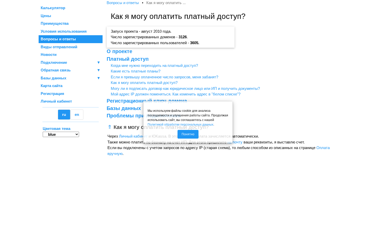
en (77, 114)
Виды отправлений (59, 47)
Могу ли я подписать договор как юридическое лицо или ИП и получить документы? (185, 88)
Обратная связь (71, 70)
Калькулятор (53, 8)
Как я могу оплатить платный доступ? (144, 82)
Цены (46, 16)
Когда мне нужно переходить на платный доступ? (154, 65)
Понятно (188, 134)
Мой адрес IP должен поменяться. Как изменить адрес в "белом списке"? (175, 94)
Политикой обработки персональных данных (180, 124)
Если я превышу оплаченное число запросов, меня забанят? (164, 77)
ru (64, 114)
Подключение (71, 62)
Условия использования (64, 31)
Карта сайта (51, 85)
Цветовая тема (56, 128)
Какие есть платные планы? (135, 71)
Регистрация (52, 93)
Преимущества (55, 23)
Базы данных (53, 78)
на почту (234, 142)
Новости (49, 54)
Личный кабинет (56, 101)
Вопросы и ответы (58, 39)
